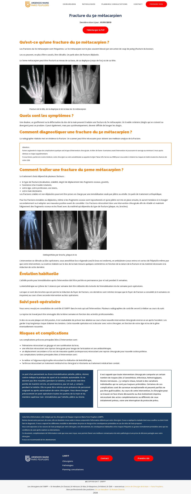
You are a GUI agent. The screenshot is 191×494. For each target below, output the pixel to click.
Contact (105, 458)
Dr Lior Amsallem (102, 489)
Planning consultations (73, 469)
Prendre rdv (143, 458)
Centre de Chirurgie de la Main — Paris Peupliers (144, 486)
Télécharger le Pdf (95, 30)
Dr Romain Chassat (117, 489)
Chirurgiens (67, 461)
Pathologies (67, 465)
